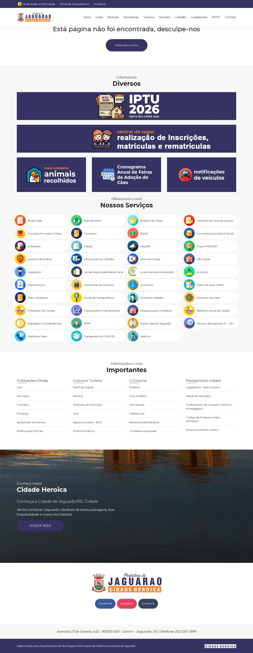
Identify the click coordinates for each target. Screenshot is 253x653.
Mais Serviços (36, 285)
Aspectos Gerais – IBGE (87, 422)
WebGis (145, 336)
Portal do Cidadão (152, 297)
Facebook (105, 603)
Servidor (164, 17)
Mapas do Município (198, 396)
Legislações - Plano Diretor (203, 387)
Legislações (199, 17)
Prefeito (134, 387)
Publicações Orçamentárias (102, 310)
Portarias (22, 413)
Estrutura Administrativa (144, 422)
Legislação (35, 272)
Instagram (127, 603)
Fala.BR (145, 246)
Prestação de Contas (41, 310)
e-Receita (34, 246)
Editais (88, 246)
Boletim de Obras (151, 220)
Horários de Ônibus (40, 259)
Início (87, 17)
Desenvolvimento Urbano (202, 429)
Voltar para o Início (126, 45)
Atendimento (92, 220)
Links (99, 17)
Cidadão (180, 17)
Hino (76, 413)
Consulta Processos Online (44, 233)
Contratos (90, 233)
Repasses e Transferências (44, 323)
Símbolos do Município (87, 404)
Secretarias (131, 17)
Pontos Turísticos (84, 431)
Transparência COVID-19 (99, 336)
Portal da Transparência (74, 4)
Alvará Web (35, 220)
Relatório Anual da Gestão (213, 310)
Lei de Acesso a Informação (39, 4)
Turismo (148, 17)
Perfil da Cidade (83, 387)
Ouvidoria (99, 4)
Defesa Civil (136, 413)
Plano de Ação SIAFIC (210, 285)
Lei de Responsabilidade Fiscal (103, 272)
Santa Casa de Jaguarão (155, 323)
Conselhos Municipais (143, 431)
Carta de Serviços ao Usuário (215, 220)
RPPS (216, 17)
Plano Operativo (38, 297)
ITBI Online (203, 259)
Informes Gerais (150, 259)
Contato (230, 17)
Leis (19, 387)
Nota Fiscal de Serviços (99, 285)
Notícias (113, 17)
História (78, 396)
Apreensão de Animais (31, 422)
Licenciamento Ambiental (157, 272)
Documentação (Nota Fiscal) (215, 233)
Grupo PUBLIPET (207, 246)
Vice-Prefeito (138, 396)
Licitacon (202, 272)
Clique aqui (40, 525)
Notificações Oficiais (30, 431)
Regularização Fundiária (155, 310)
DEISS (144, 233)
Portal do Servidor (208, 297)
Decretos (23, 396)
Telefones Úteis (37, 336)
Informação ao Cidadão (99, 259)
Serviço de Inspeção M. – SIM (215, 323)
